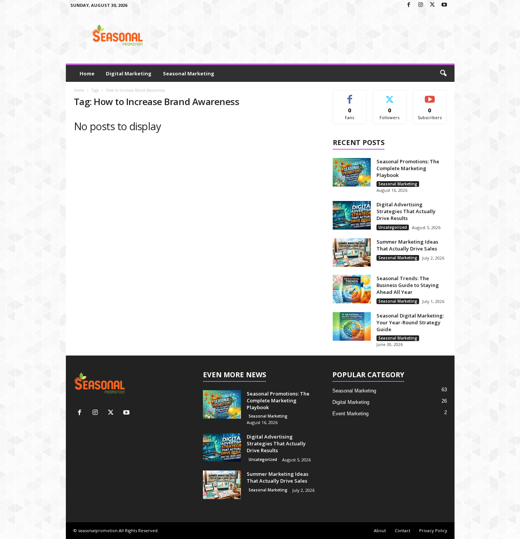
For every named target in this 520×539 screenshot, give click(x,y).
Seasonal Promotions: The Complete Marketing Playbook (407, 168)
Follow (390, 96)
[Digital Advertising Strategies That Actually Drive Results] (352, 215)
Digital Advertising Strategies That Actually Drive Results (405, 211)
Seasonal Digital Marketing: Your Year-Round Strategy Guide (410, 322)
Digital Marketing (129, 73)
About (380, 530)
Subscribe (430, 96)
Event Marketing (350, 413)
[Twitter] (432, 5)
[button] (443, 73)
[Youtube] (444, 5)
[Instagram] (420, 5)
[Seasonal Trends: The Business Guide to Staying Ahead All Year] (352, 289)
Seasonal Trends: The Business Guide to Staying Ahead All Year (407, 285)
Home (87, 73)
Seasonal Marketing (188, 73)
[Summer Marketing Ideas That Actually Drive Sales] (352, 252)
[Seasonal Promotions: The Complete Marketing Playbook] (352, 172)
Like (349, 96)
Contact (402, 530)
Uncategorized (392, 227)
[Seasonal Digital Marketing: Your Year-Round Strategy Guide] (352, 326)
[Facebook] (408, 5)
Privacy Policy (433, 530)
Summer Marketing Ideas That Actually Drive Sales (407, 245)
